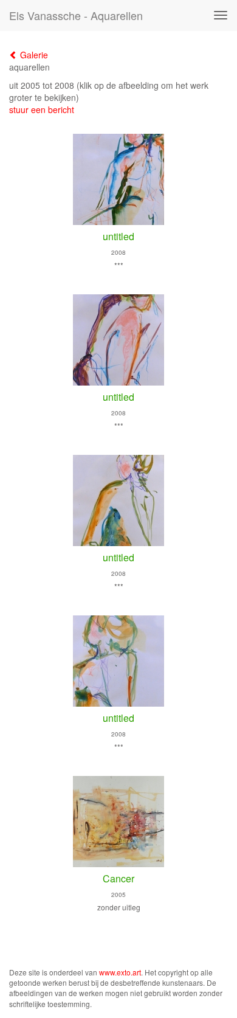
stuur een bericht (41, 109)
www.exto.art (120, 972)
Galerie (33, 55)
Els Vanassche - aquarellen (76, 15)
